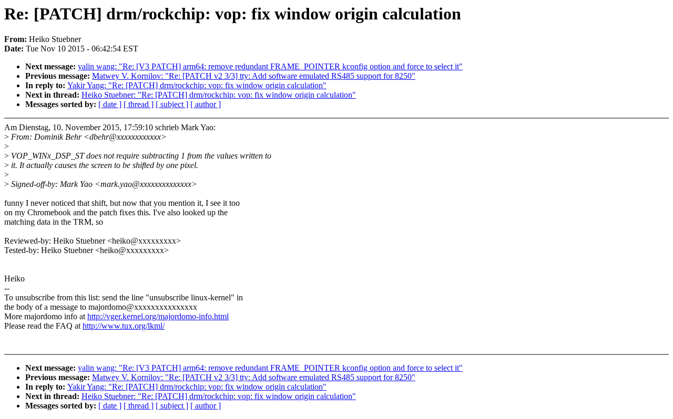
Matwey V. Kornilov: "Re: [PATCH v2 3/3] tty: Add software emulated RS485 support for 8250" (253, 75)
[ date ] (109, 104)
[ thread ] (139, 104)
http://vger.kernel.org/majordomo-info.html (158, 316)
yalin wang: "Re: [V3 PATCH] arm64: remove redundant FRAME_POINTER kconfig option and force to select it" (270, 66)
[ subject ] (172, 104)
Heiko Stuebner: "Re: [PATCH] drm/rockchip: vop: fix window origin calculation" (218, 94)
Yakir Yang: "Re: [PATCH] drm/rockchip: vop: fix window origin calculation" (197, 85)
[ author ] (205, 104)
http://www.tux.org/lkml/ (124, 325)
